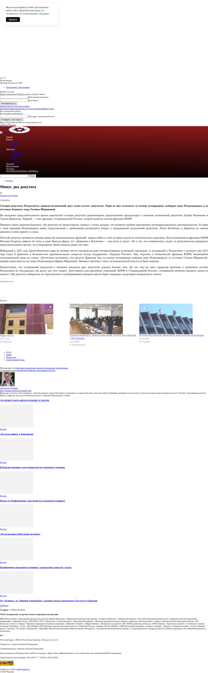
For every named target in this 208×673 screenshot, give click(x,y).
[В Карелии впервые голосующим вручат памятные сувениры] (16, 460)
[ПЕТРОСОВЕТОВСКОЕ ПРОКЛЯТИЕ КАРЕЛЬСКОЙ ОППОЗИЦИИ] (172, 319)
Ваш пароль (33, 100)
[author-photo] (7, 386)
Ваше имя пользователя (38, 97)
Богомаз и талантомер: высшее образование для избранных (42, 368)
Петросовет (11, 357)
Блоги (14, 156)
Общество (10, 149)
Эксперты (16, 161)
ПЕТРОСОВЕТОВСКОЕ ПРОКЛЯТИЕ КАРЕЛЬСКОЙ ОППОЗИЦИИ (171, 336)
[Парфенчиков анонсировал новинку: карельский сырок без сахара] (16, 560)
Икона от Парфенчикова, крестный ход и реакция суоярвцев (32, 500)
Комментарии (18, 151)
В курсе (9, 139)
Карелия (15, 142)
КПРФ (8, 355)
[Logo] (4, 132)
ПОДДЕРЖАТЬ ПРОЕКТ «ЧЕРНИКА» (22, 171)
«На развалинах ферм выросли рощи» (20, 534)
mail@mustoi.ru (23, 669)
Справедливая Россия (15, 360)
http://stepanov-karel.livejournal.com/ (16, 390)
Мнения (15, 154)
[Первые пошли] (33, 319)
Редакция (10, 168)
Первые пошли (7, 336)
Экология (10, 164)
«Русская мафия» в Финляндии (16, 434)
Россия (15, 144)
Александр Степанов (9, 195)
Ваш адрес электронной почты (41, 116)
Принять (13, 19)
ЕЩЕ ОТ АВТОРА (41, 400)
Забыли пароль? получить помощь (15, 106)
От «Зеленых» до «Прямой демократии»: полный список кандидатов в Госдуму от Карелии (48, 600)
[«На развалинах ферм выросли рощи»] (16, 526)
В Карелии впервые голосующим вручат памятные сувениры (32, 467)
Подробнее (44, 14)
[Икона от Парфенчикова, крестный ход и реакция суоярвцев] (16, 493)
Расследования (12, 166)
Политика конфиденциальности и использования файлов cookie (27, 109)
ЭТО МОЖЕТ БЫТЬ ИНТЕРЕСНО (16, 400)
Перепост (16, 159)
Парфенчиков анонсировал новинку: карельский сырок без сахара (35, 567)
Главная (9, 137)
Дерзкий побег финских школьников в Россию (35, 370)
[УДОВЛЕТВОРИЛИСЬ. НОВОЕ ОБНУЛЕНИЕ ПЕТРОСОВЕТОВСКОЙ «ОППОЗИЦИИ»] (103, 319)
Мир (14, 147)
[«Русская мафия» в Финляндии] (16, 427)
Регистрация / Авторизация (17, 87)
